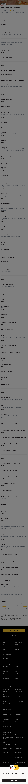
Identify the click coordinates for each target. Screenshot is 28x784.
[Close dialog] (25, 769)
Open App (14, 780)
